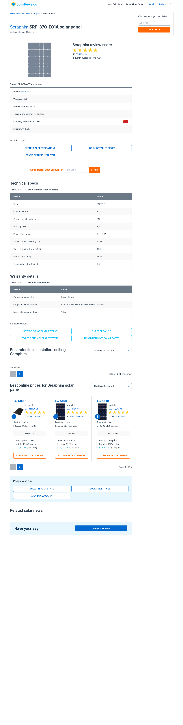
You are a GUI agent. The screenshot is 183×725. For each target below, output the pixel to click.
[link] (24, 4)
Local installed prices (101, 148)
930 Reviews (36, 416)
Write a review (101, 528)
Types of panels (101, 331)
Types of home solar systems (40, 338)
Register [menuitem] (163, 4)
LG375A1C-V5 (73, 408)
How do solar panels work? (40, 331)
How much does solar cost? (101, 338)
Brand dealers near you (40, 155)
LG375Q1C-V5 (115, 408)
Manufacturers (23, 13)
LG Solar (19, 401)
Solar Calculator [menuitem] (114, 4)
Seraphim (36, 13)
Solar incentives (100, 488)
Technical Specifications (40, 148)
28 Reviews (83, 54)
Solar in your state (42, 488)
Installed (30, 433)
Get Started (154, 29)
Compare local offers (29, 455)
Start (94, 169)
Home (12, 13)
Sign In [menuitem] (152, 4)
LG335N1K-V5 (31, 408)
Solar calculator (42, 495)
